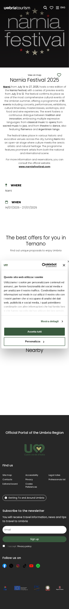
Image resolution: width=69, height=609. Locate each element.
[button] (63, 7)
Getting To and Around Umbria (26, 497)
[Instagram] (18, 566)
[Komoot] (38, 566)
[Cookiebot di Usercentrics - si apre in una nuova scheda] (43, 265)
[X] (11, 566)
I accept (19, 546)
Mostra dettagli (50, 321)
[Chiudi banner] (64, 265)
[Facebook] (5, 566)
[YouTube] (31, 566)
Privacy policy (24, 546)
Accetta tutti (34, 331)
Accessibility (31, 475)
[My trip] (51, 7)
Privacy (29, 479)
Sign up (34, 539)
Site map (7, 475)
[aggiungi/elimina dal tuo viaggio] (21, 362)
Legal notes (54, 475)
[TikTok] (25, 566)
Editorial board (10, 483)
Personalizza (32, 341)
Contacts (7, 479)
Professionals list (57, 479)
